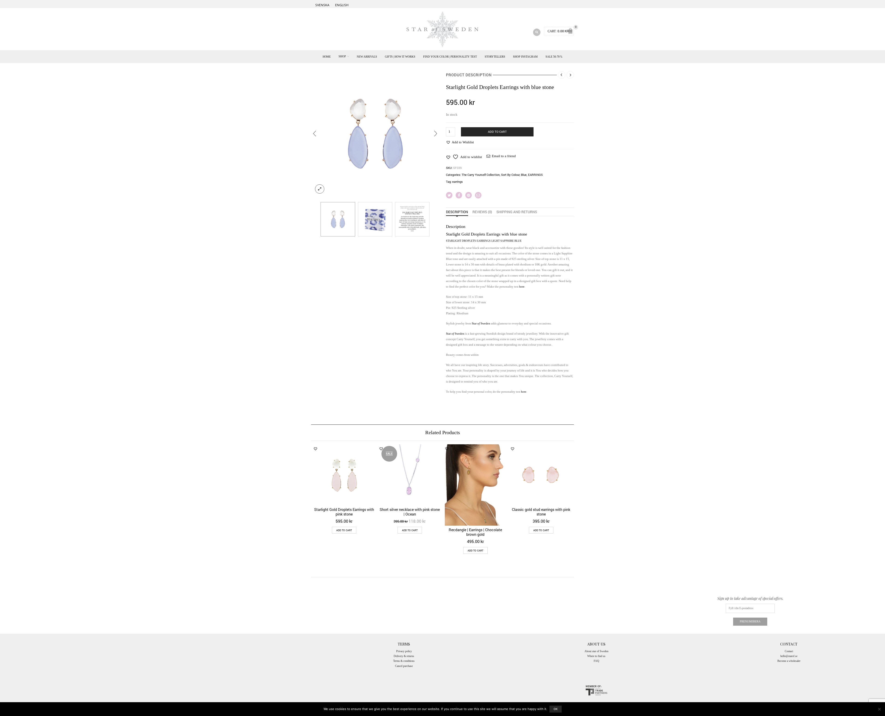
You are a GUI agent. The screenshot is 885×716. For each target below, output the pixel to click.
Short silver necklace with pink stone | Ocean (410, 511)
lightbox (319, 189)
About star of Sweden (596, 651)
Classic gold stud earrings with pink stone (541, 511)
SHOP (342, 56)
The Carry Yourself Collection (481, 175)
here (522, 286)
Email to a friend (504, 156)
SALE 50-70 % (554, 56)
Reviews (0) (482, 211)
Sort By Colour (510, 175)
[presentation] (314, 133)
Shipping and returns (516, 211)
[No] (879, 709)
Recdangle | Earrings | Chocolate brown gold (475, 532)
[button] (460, 142)
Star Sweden (481, 323)
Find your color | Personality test (450, 56)
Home (327, 56)
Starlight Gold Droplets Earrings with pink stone (344, 511)
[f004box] (375, 219)
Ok (556, 709)
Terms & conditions (404, 661)
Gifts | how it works (400, 56)
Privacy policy (404, 651)
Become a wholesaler (788, 661)
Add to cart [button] (344, 530)
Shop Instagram (525, 56)
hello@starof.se (788, 656)
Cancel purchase (404, 666)
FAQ (596, 661)
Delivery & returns (404, 656)
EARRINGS (535, 175)
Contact (789, 651)
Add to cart (497, 131)
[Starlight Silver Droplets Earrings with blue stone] (375, 133)
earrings (457, 182)
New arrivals (367, 56)
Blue (524, 175)
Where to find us (596, 656)
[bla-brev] (412, 219)
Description (457, 211)
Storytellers (495, 56)
